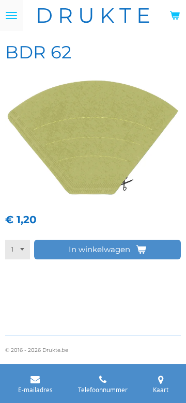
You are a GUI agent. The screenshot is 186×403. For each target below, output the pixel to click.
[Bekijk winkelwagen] (174, 15)
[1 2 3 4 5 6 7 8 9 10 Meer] (17, 249)
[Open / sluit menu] (11, 15)
